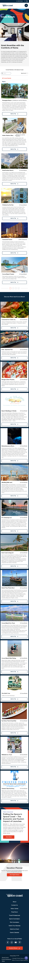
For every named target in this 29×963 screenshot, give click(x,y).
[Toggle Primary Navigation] (26, 5)
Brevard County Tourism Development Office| (6, 959)
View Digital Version (14, 874)
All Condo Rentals (6, 78)
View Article (9, 837)
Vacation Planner (13, 948)
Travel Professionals (14, 915)
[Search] (2, 73)
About (14, 901)
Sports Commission (14, 918)
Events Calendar (14, 932)
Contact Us (14, 905)
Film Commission (14, 922)
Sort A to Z (23, 73)
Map (27, 1)
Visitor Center (14, 908)
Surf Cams (20, 1)
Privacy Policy (13, 955)
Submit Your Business (14, 925)
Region (4, 81)
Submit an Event (14, 929)
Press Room (14, 912)
